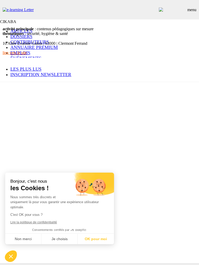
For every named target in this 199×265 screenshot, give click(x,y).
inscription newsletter (40, 74)
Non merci (23, 239)
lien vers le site (15, 52)
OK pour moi (96, 239)
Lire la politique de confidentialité (33, 222)
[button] (11, 256)
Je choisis (60, 239)
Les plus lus (25, 69)
